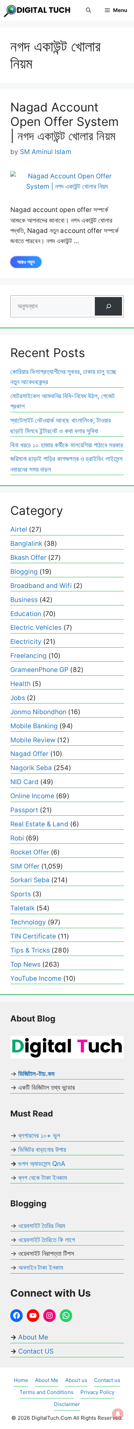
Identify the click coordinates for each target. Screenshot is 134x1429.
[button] (88, 10)
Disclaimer (67, 1404)
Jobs (17, 698)
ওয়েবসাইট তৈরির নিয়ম (41, 1226)
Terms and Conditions (47, 1392)
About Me (32, 1337)
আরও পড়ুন (26, 262)
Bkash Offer (28, 558)
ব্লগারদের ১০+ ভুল (39, 1135)
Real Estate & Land (39, 824)
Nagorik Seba (31, 768)
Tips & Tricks (30, 950)
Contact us (107, 1380)
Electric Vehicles (36, 627)
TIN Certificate (33, 936)
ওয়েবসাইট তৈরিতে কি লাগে (46, 1240)
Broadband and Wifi (41, 586)
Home (21, 1380)
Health (20, 684)
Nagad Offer (29, 754)
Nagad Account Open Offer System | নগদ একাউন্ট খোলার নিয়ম (64, 121)
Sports (20, 894)
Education (25, 614)
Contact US (36, 1351)
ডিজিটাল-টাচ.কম (36, 1074)
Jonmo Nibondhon (38, 712)
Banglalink (26, 543)
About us (76, 1380)
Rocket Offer (29, 852)
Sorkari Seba (29, 880)
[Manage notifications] (117, 1413)
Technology (28, 922)
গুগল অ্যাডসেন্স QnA (41, 1164)
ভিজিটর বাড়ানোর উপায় (42, 1150)
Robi (17, 838)
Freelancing (28, 656)
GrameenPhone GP (39, 670)
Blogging (24, 572)
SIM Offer (25, 866)
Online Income (32, 796)
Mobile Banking (34, 726)
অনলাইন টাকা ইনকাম (40, 1268)
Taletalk (22, 908)
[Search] (108, 306)
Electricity (26, 642)
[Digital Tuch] (37, 10)
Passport (24, 810)
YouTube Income (36, 978)
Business (24, 600)
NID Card (24, 782)
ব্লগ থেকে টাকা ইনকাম (42, 1178)
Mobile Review (32, 740)
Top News (25, 964)
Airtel (18, 529)
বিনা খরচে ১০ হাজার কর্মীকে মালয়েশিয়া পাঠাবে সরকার (66, 445)
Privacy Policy (97, 1392)
